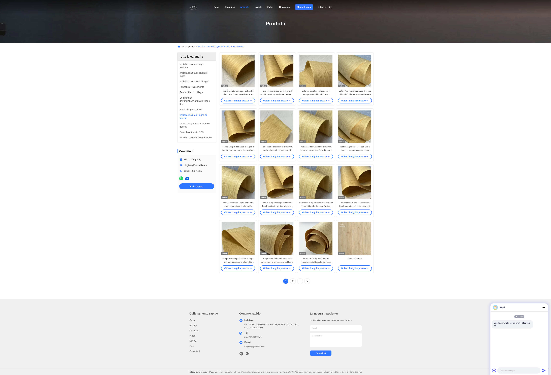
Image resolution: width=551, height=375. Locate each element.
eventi (258, 7)
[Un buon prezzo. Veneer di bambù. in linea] (355, 238)
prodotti (244, 7)
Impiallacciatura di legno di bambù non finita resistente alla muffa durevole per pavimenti (238, 206)
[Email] (187, 178)
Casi (191, 346)
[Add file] (494, 370)
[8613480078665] (247, 354)
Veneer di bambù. (355, 258)
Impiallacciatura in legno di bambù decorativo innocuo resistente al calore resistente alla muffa (238, 94)
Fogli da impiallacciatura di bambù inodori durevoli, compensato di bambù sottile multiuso (276, 150)
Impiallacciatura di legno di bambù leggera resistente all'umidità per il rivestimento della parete (315, 150)
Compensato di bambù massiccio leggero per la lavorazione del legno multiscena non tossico (277, 262)
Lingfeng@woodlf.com (195, 165)
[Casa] (193, 7)
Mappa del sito (216, 372)
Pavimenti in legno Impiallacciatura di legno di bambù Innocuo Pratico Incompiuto (316, 206)
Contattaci (284, 7)
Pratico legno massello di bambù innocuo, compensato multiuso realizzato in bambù (355, 150)
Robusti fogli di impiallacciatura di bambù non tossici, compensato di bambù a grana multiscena (354, 206)
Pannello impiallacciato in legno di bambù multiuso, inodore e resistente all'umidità (277, 94)
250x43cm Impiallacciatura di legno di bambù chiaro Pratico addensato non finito (355, 94)
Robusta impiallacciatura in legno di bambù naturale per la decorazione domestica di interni (238, 150)
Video (270, 7)
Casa (216, 7)
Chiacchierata (304, 7)
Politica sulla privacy (198, 372)
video (192, 336)
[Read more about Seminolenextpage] (300, 281)
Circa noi (230, 7)
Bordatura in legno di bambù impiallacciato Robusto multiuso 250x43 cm (316, 262)
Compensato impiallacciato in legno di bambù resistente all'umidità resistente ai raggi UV (238, 262)
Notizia (193, 341)
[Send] (544, 370)
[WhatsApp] (181, 178)
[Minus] (544, 307)
